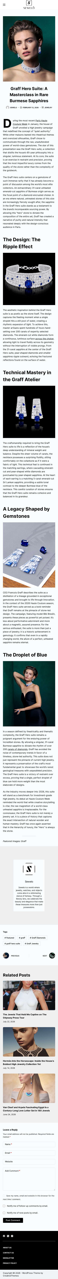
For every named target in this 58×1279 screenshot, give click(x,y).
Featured (9, 938)
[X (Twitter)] (8, 1236)
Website (9, 1161)
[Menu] (4, 5)
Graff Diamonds (38, 938)
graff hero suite (12, 943)
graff (22, 938)
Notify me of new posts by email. (22, 1213)
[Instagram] (12, 1236)
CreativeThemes (11, 1275)
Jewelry (48, 107)
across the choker (44, 338)
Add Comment (12, 1171)
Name (8, 1144)
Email (8, 1153)
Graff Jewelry (32, 943)
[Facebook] (4, 1236)
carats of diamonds (18, 749)
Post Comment (13, 1220)
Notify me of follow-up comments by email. (27, 1206)
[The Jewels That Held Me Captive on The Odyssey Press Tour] (29, 995)
